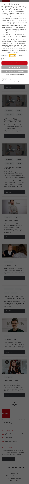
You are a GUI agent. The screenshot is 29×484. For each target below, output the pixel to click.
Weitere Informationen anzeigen (14, 74)
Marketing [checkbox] (21, 55)
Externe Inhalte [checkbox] (7, 59)
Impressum (24, 82)
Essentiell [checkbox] (6, 55)
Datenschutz (17, 82)
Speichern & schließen (14, 67)
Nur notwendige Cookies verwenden (14, 71)
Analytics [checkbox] (13, 55)
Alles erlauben (14, 63)
